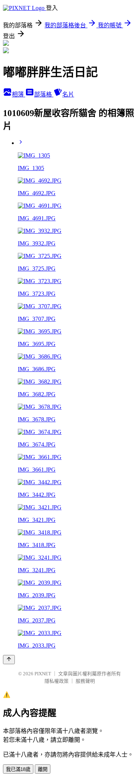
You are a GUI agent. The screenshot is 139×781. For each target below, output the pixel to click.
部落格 (43, 94)
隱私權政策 (56, 681)
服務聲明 (85, 681)
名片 (68, 94)
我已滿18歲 (18, 769)
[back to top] (9, 659)
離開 (42, 769)
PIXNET (42, 673)
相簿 (18, 94)
